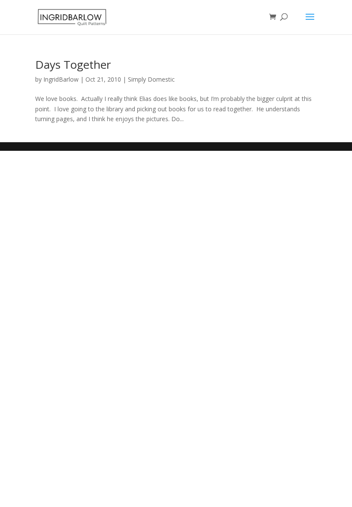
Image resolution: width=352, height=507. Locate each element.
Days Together (73, 64)
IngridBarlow (61, 79)
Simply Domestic (151, 79)
